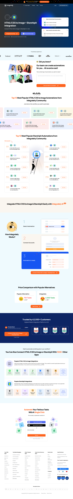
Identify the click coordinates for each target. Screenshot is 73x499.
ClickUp (26, 463)
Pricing (41, 5)
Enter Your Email (30, 430)
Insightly (5, 461)
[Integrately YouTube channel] (67, 471)
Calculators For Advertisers (62, 465)
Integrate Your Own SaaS (61, 454)
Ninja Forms (37, 473)
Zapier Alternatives (50, 459)
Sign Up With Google (29, 33)
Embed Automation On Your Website (62, 457)
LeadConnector (15, 458)
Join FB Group (63, 468)
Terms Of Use (49, 493)
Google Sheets (27, 456)
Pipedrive (6, 469)
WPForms (36, 471)
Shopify (26, 461)
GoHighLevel (15, 462)
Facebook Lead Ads (16, 454)
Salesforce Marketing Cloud (16, 477)
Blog (37, 5)
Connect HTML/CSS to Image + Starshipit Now (44, 272)
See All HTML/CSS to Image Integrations (63, 371)
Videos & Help (50, 464)
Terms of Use (38, 438)
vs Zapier (49, 473)
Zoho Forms (37, 477)
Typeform (36, 463)
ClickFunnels (15, 470)
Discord (26, 471)
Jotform (36, 461)
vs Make (49, 475)
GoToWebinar (15, 466)
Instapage (37, 475)
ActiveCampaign (15, 456)
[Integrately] (8, 5)
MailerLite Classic (16, 472)
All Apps (33, 5)
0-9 (6, 489)
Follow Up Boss (6, 458)
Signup (49, 466)
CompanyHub (6, 465)
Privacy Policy (43, 493)
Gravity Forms (37, 457)
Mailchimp (14, 468)
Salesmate (6, 472)
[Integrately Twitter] (59, 471)
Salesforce (6, 456)
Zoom (26, 475)
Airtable (26, 473)
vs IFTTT (49, 477)
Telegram (26, 477)
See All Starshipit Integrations (63, 391)
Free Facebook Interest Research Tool (61, 463)
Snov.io (5, 474)
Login (55, 5)
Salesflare (6, 470)
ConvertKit (14, 474)
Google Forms (37, 459)
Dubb (5, 476)
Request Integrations (50, 462)
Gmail (26, 459)
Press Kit (49, 468)
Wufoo (36, 465)
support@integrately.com (63, 474)
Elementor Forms (38, 456)
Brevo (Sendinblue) (16, 464)
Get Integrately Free (63, 5)
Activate (6, 112)
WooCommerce (27, 465)
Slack (26, 467)
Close (5, 467)
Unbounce (37, 467)
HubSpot (14, 460)
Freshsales (6, 463)
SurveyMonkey (37, 469)
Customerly (6, 478)
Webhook (26, 457)
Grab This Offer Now (44, 1)
